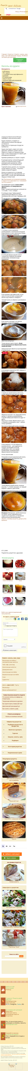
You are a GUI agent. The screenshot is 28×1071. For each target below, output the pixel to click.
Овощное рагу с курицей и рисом (14, 927)
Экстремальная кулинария (14, 1010)
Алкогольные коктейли (9, 672)
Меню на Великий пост (9, 690)
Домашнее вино (7, 669)
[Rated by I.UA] (19, 1069)
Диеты (4, 685)
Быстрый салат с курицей (14, 907)
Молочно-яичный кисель (8, 569)
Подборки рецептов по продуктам (15, 725)
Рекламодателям (11, 1001)
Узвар (20, 580)
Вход (17, 11)
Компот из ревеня (7, 593)
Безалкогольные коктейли (10, 674)
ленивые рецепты (12, 519)
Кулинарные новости (12, 1014)
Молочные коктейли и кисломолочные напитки (10, 661)
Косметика (9, 1016)
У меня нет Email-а (11, 626)
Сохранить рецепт (19, 60)
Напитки (10, 54)
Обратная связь (10, 1003)
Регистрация (24, 11)
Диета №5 (10, 685)
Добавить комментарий (10, 650)
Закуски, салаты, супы (15, 737)
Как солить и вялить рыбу (10, 709)
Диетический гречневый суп (11, 706)
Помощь (8, 989)
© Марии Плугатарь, (8, 1060)
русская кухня (11, 57)
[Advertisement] (14, 35)
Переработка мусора (11, 1033)
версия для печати (22, 106)
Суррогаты (5, 679)
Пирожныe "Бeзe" (14, 947)
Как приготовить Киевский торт (12, 704)
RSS (23, 1004)
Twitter (19, 1004)
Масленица (5, 687)
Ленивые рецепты (14, 882)
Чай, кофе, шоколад (8, 664)
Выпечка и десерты (15, 730)
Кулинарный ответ (11, 1024)
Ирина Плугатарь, (5, 1046)
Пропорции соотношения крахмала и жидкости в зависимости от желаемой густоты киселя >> (14, 180)
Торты (17, 685)
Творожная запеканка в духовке (12, 701)
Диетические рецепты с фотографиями (14, 779)
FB (6, 1004)
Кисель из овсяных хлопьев (14, 716)
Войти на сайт (10, 987)
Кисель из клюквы (7, 605)
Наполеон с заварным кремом (14, 819)
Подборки (15, 740)
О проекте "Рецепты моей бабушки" (14, 999)
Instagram (13, 1004)
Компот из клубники (8, 580)
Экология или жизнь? (11, 1034)
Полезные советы (11, 1013)
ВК (9, 1004)
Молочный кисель (20, 605)
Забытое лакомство (20, 593)
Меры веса (9, 1011)
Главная (4, 54)
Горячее (15, 733)
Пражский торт (14, 801)
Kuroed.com (10, 1057)
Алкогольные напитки (9, 667)
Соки (3, 677)
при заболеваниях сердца (13, 56)
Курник (14, 839)
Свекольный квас (20, 568)
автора (15, 1052)
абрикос (4, 519)
